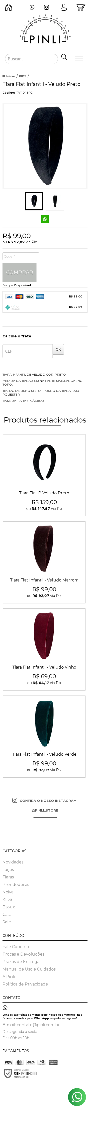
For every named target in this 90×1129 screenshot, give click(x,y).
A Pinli (8, 976)
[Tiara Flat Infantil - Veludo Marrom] (44, 562)
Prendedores (15, 884)
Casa (7, 914)
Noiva (8, 892)
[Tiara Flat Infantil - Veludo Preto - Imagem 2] (55, 201)
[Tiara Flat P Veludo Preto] (44, 475)
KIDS (22, 76)
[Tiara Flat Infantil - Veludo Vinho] (44, 649)
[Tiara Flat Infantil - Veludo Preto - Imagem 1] (34, 201)
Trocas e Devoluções (23, 954)
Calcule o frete (16, 336)
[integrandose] (45, 1114)
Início (10, 76)
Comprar (19, 273)
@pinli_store (45, 810)
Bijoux (8, 907)
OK (58, 349)
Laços (8, 869)
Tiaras (8, 877)
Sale (6, 922)
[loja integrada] (52, 1121)
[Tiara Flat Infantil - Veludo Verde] (44, 736)
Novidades (12, 862)
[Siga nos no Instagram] (47, 7)
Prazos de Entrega (21, 961)
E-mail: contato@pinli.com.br (31, 1024)
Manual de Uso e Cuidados (29, 969)
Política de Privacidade (25, 984)
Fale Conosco (15, 946)
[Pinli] (45, 27)
